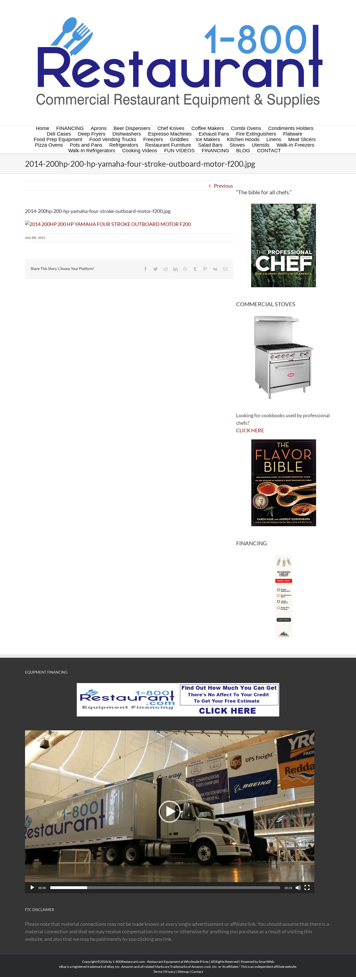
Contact (197, 971)
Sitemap (183, 971)
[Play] (32, 887)
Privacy (169, 971)
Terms (157, 971)
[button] (170, 812)
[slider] (165, 887)
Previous (223, 186)
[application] (169, 811)
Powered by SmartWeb (257, 961)
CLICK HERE (250, 430)
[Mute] (298, 887)
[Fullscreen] (307, 887)
